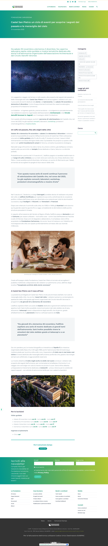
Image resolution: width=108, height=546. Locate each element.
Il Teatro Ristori (37, 498)
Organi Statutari (15, 496)
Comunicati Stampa (83, 498)
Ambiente (82, 53)
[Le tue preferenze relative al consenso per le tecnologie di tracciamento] (1, 409)
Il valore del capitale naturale (87, 63)
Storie (79, 496)
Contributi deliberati (61, 501)
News (79, 493)
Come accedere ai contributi (63, 496)
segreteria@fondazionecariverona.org (64, 531)
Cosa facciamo (62, 6)
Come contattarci (82, 508)
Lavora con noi (81, 510)
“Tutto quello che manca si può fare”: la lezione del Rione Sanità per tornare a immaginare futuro (86, 111)
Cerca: (95, 132)
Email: (36, 460)
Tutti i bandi (59, 493)
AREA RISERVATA (92, 1)
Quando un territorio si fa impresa (84, 95)
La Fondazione (51, 6)
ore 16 (43, 419)
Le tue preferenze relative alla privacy (57, 544)
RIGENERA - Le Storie (86, 67)
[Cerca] (96, 7)
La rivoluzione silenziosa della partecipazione (85, 101)
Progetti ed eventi (38, 496)
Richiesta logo (82, 1)
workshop (51, 121)
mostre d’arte (31, 124)
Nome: (58, 460)
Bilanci (12, 506)
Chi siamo (13, 493)
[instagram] (70, 2)
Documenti (14, 501)
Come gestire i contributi (62, 498)
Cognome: (80, 460)
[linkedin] (75, 2)
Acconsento (39, 467)
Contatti (91, 6)
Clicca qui (43, 448)
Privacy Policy (43, 472)
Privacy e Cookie (79, 531)
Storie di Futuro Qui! (85, 72)
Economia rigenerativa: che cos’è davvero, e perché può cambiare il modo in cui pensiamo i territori (86, 118)
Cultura (81, 59)
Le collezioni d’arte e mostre (40, 501)
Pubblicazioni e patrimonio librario (42, 503)
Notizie (84, 6)
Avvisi (12, 503)
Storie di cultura (84, 70)
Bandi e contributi (74, 6)
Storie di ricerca (84, 80)
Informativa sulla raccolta (44, 544)
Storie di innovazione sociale (87, 76)
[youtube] (73, 2)
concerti (37, 121)
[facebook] (68, 2)
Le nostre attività (37, 493)
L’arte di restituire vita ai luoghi (86, 105)
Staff (12, 498)
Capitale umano (84, 56)
